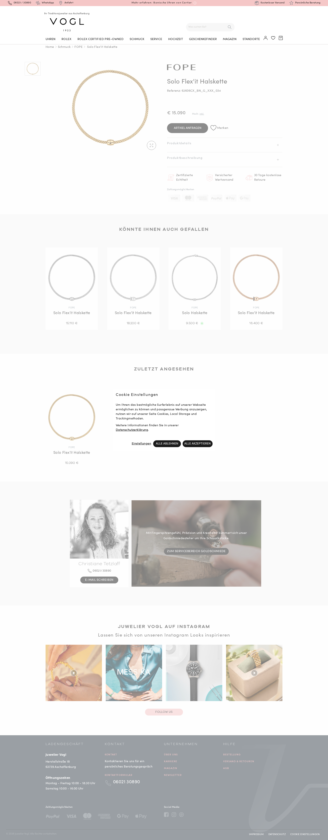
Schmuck (137, 39)
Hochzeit (175, 39)
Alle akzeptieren (197, 443)
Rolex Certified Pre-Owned (100, 39)
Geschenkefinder (203, 39)
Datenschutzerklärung (132, 430)
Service (156, 39)
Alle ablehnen (167, 443)
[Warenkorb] (281, 38)
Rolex (66, 39)
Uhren (50, 39)
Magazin (230, 39)
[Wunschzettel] (273, 38)
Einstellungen (141, 443)
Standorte (251, 39)
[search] (230, 27)
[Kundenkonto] (265, 38)
